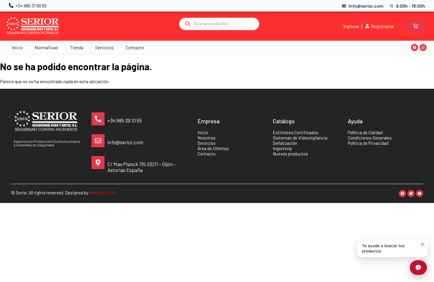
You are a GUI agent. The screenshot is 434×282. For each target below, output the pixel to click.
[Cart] (415, 26)
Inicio (17, 47)
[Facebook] (414, 47)
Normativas (46, 47)
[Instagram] (423, 47)
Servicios (104, 47)
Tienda (76, 47)
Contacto (134, 47)
